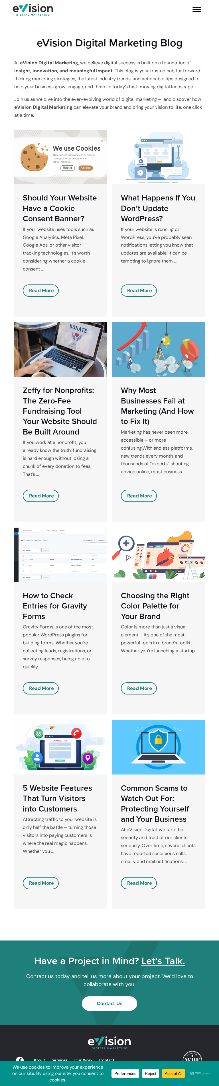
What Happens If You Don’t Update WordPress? (158, 208)
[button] (191, 10)
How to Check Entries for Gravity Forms (55, 606)
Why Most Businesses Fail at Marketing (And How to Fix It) (157, 405)
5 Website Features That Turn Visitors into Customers (57, 798)
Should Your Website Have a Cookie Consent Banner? (60, 208)
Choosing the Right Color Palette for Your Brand (155, 606)
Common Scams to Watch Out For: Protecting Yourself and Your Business (155, 803)
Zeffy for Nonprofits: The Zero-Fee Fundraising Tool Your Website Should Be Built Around (60, 411)
